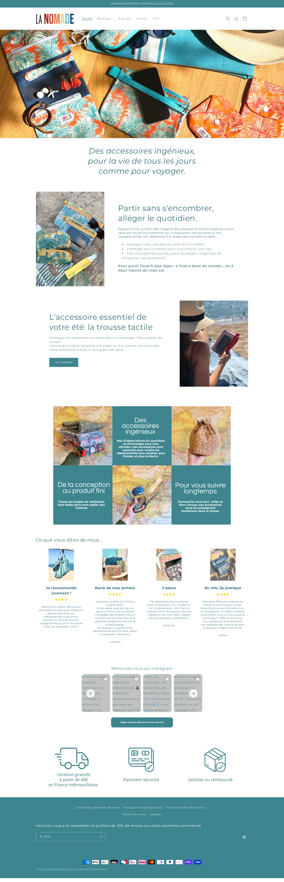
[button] (105, 19)
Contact (155, 814)
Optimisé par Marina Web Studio (87, 869)
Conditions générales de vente (97, 807)
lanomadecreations (56, 869)
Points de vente (134, 814)
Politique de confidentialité (143, 807)
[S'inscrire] (101, 836)
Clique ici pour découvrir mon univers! (142, 722)
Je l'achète (63, 362)
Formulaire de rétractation (186, 807)
